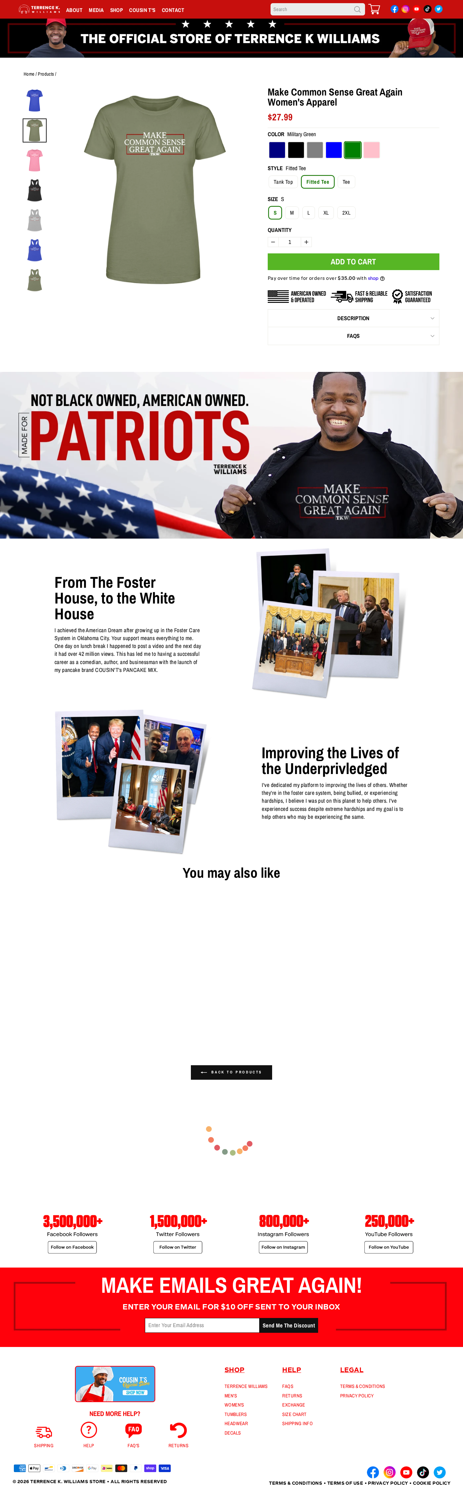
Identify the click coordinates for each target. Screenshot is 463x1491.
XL (326, 212)
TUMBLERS (236, 1414)
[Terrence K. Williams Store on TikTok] (428, 10)
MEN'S (231, 1395)
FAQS (353, 336)
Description (353, 318)
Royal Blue (334, 150)
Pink (371, 150)
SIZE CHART (294, 1414)
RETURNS (292, 1395)
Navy (277, 150)
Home (29, 74)
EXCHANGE (293, 1404)
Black (296, 150)
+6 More (60, 1023)
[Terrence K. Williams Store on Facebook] (394, 10)
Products (46, 74)
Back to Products (235, 1072)
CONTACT (173, 10)
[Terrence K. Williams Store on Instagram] (405, 10)
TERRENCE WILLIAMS (246, 1386)
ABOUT (74, 10)
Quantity (280, 230)
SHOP (116, 10)
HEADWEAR (236, 1423)
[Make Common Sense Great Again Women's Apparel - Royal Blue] (46, 1023)
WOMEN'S (234, 1404)
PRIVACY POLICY (357, 1395)
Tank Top (283, 181)
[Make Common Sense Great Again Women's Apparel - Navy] (16, 1023)
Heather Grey (315, 150)
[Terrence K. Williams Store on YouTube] (416, 10)
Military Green (353, 150)
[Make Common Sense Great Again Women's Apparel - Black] (26, 1023)
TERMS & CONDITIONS (362, 1386)
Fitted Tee (317, 181)
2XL (346, 212)
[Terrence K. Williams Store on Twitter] (439, 10)
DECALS (233, 1433)
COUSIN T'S (142, 10)
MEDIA (96, 10)
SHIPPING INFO (297, 1423)
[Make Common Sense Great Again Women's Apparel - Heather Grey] (36, 1023)
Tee (346, 181)
